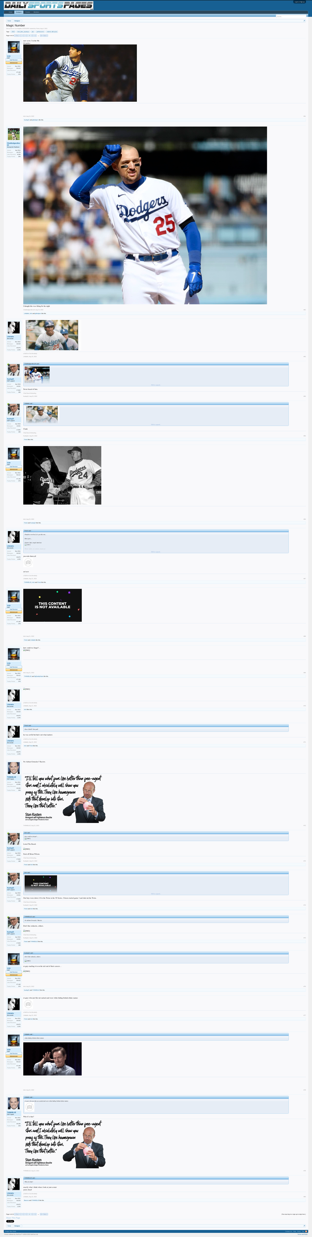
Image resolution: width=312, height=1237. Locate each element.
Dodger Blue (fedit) (10, 1231)
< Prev (17, 35)
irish (8, 56)
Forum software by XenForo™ (21, 1234)
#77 (305, 1015)
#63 (305, 356)
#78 (305, 1090)
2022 (13, 31)
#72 (305, 825)
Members (36, 12)
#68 (305, 636)
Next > (45, 35)
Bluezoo (26, 1200)
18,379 (18, 152)
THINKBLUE (27, 582)
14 (41, 35)
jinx (33, 31)
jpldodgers (35, 120)
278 (19, 74)
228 (19, 790)
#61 (305, 116)
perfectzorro (40, 31)
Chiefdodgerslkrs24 (13, 144)
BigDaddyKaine (38, 676)
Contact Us (288, 1231)
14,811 (18, 386)
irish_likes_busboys (23, 31)
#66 (305, 519)
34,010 (18, 343)
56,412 (18, 68)
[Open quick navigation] (304, 21)
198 (19, 392)
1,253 (18, 349)
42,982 (18, 784)
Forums (27, 12)
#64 (305, 396)
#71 (305, 742)
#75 (305, 938)
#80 (305, 1196)
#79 (305, 1170)
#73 (305, 861)
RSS (306, 1231)
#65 (305, 436)
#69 (305, 672)
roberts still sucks (52, 31)
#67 (305, 578)
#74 (305, 905)
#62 (305, 309)
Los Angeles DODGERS (22, 28)
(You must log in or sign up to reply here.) (294, 1214)
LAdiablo (26, 313)
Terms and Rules (302, 1234)
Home (10, 12)
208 (19, 156)
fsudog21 (26, 120)
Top (303, 1231)
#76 (305, 986)
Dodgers (19, 12)
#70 (305, 706)
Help (294, 1231)
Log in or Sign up (300, 2)
